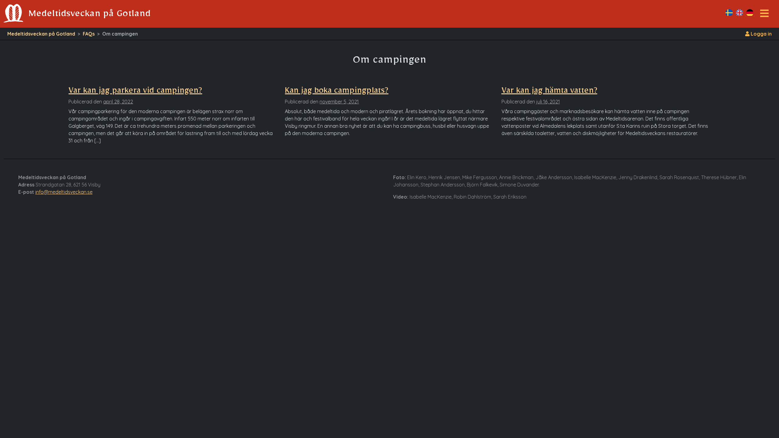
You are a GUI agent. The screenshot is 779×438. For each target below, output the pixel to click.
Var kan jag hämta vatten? (549, 92)
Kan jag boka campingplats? (336, 92)
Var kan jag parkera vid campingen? (135, 92)
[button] (764, 15)
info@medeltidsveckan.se (64, 192)
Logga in (760, 34)
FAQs (89, 34)
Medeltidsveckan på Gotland (41, 34)
